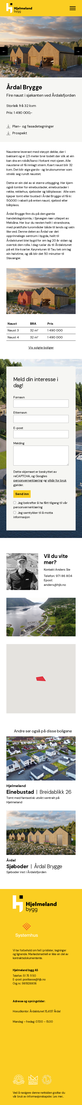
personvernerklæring (28, 480)
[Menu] (73, 8)
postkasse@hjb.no (34, 979)
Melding (18, 443)
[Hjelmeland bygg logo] (19, 8)
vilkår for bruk (57, 480)
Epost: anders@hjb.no (55, 582)
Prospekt (19, 133)
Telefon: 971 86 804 (58, 576)
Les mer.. (58, 1096)
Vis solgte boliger (41, 347)
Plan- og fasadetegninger (33, 126)
